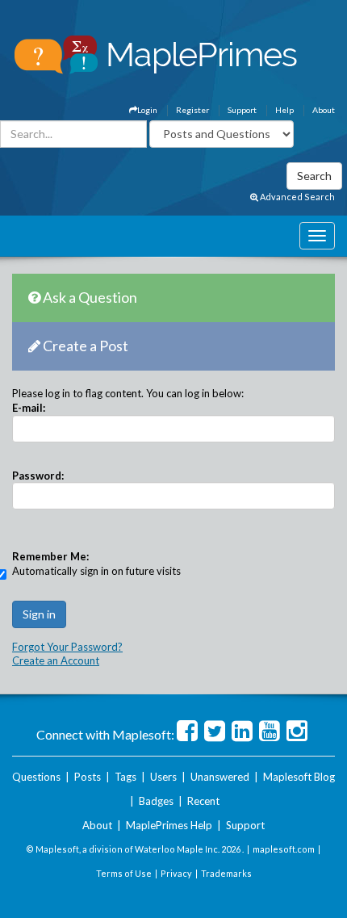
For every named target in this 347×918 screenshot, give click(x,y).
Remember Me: (50, 556)
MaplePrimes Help (169, 825)
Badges (156, 800)
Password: (38, 475)
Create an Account (55, 660)
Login (147, 110)
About (323, 110)
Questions (36, 776)
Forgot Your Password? (67, 646)
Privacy (176, 873)
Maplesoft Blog (299, 776)
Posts (87, 776)
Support (242, 110)
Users (163, 776)
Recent (203, 800)
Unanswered (219, 776)
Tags (125, 776)
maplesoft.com (284, 849)
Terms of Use (124, 873)
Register (192, 110)
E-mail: (28, 407)
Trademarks (226, 873)
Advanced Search (296, 196)
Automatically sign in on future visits (96, 570)
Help (284, 110)
